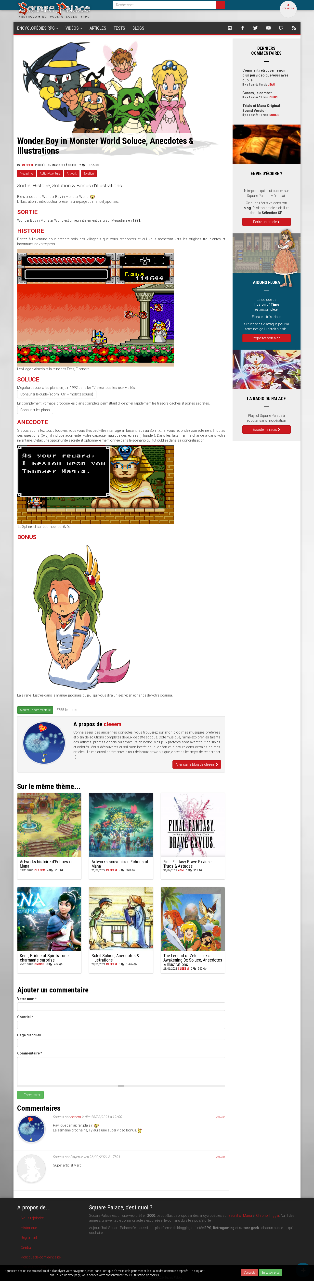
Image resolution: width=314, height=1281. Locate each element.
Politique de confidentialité (41, 1257)
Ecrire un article (265, 222)
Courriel (25, 1017)
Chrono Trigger (267, 1216)
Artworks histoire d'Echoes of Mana (46, 864)
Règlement (29, 1238)
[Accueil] (61, 10)
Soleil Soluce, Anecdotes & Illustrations (115, 958)
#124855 (220, 1117)
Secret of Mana (240, 1216)
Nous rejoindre (32, 1218)
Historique (29, 1228)
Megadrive (26, 173)
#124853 (220, 1157)
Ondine (39, 964)
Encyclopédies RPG (36, 28)
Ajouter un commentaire (35, 710)
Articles (98, 28)
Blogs (138, 28)
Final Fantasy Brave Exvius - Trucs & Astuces (187, 864)
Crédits (26, 1247)
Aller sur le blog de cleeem (196, 764)
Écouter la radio (265, 429)
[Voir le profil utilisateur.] (44, 743)
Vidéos (72, 28)
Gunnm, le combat (257, 93)
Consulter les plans (35, 410)
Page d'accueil (29, 1035)
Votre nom (27, 999)
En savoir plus (271, 1272)
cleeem (27, 165)
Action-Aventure (50, 173)
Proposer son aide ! (266, 338)
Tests (119, 28)
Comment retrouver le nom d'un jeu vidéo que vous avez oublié (265, 75)
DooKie (274, 115)
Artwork (72, 173)
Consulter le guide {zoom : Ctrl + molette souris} (56, 394)
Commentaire (29, 1053)
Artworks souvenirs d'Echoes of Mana (120, 864)
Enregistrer (31, 1095)
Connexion (288, 8)
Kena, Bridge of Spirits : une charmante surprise (44, 958)
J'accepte (249, 1272)
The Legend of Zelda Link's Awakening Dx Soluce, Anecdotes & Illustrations (192, 960)
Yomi (181, 870)
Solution (88, 173)
